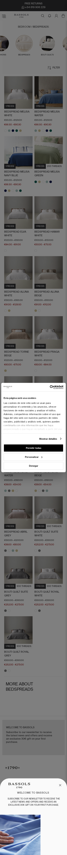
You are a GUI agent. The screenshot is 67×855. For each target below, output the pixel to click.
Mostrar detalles (48, 438)
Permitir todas (33, 448)
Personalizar (32, 457)
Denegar (33, 466)
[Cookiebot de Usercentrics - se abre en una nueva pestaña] (49, 387)
